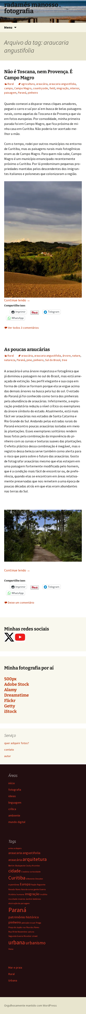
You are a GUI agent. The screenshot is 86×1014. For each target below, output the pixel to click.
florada (11, 889)
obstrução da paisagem (19, 903)
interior (74, 88)
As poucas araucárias (27, 349)
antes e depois (15, 848)
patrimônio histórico (23, 917)
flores (18, 889)
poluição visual (28, 922)
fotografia (14, 789)
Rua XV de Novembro (17, 931)
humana (20, 894)
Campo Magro (23, 88)
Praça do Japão (15, 927)
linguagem (14, 802)
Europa (25, 884)
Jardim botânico (33, 899)
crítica (12, 809)
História (12, 894)
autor (7, 756)
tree (64, 360)
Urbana (12, 980)
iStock (10, 711)
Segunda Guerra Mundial (19, 936)
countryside (40, 88)
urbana (16, 942)
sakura (31, 931)
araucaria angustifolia (62, 84)
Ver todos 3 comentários (23, 328)
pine (29, 360)
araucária (42, 84)
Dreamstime (16, 695)
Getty (9, 705)
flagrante (41, 884)
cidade (14, 871)
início (11, 783)
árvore (66, 355)
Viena (10, 949)
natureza (9, 360)
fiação (33, 884)
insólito (43, 894)
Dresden (39, 878)
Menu (8, 27)
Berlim (11, 865)
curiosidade (35, 871)
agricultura (28, 84)
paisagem (10, 92)
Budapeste (20, 865)
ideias (12, 796)
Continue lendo (17, 300)
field (52, 88)
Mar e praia (15, 967)
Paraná (22, 92)
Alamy (10, 689)
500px (10, 678)
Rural (11, 84)
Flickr (9, 700)
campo (8, 88)
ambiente (14, 815)
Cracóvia (25, 871)
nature (76, 355)
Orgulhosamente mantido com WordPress (30, 1005)
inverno (21, 899)
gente (36, 889)
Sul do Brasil (52, 360)
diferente (30, 878)
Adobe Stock (16, 684)
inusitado (12, 899)
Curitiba (16, 877)
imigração (63, 88)
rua (24, 927)
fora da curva (27, 889)
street (35, 936)
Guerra (42, 889)
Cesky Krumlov (33, 865)
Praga (38, 922)
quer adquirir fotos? (16, 743)
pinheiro (33, 92)
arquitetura (35, 859)
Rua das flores (32, 927)
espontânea (13, 884)
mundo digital (16, 822)
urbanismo (35, 943)
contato (9, 749)
